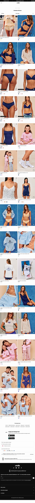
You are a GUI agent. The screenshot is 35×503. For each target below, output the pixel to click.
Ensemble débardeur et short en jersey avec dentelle (24, 199)
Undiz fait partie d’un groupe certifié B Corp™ (11, 458)
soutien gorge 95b (27, 426)
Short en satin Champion (21, 334)
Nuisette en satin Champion (21, 307)
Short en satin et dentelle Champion (4, 37)
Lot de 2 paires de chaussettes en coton (23, 172)
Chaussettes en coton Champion (22, 280)
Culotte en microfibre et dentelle (4, 118)
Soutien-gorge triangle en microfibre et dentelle (23, 118)
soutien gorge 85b (27, 425)
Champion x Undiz (6, 0)
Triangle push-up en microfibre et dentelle (23, 91)
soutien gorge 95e (7, 426)
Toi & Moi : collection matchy (20, 0)
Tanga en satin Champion (21, 37)
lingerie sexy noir (22, 425)
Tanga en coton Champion (3, 226)
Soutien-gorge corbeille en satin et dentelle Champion (6, 64)
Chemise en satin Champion (21, 64)
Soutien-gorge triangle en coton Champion (23, 226)
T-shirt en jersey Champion (3, 334)
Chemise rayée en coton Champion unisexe (5, 253)
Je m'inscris (31, 454)
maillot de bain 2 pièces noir (11, 425)
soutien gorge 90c (12, 426)
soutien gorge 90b (22, 426)
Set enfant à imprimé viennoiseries (22, 145)
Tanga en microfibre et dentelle (4, 91)
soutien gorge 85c (17, 426)
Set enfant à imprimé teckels (3, 172)
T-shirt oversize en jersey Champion (4, 280)
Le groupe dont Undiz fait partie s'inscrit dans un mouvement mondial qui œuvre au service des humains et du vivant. (18, 459)
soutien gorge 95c (18, 425)
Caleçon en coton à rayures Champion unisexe (23, 253)
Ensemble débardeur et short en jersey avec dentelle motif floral (8, 199)
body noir (7, 425)
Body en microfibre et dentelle (4, 145)
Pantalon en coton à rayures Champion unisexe (6, 307)
